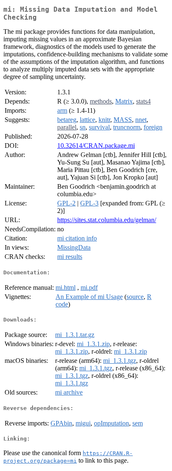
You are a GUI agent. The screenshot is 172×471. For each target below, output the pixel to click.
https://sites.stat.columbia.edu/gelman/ (106, 219)
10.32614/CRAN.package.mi (96, 145)
